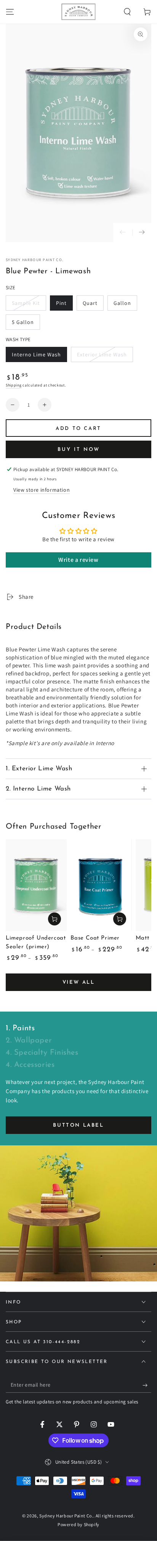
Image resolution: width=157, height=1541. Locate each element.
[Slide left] (122, 232)
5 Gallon (25, 324)
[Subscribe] (147, 1385)
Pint (64, 305)
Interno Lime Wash (36, 356)
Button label (78, 1125)
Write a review (78, 560)
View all (78, 982)
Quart (93, 305)
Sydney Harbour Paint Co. (34, 259)
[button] (127, 11)
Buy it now (79, 449)
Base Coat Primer (95, 938)
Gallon (125, 305)
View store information (41, 489)
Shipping (14, 385)
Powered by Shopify (78, 1524)
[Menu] (10, 11)
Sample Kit (26, 305)
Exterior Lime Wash (102, 356)
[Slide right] (141, 232)
